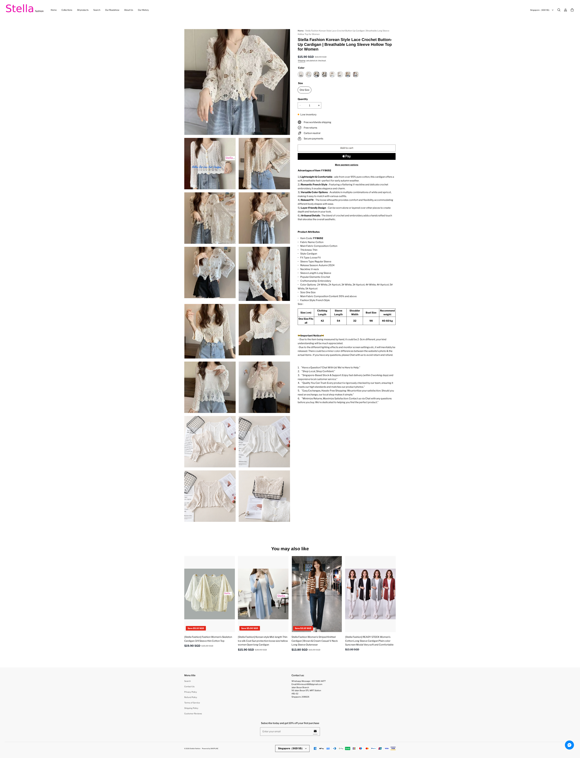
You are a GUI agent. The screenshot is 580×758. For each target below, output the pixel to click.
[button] (559, 10)
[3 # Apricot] (316, 74)
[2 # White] (309, 74)
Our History (143, 10)
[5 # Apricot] (348, 74)
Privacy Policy (190, 692)
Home (54, 10)
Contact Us (189, 686)
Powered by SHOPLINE (210, 748)
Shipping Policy (191, 708)
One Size (304, 89)
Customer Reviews (193, 713)
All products (83, 10)
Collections (66, 10)
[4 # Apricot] (332, 74)
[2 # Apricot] (301, 74)
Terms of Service (192, 702)
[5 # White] (356, 74)
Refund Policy (190, 697)
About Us (128, 10)
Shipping (301, 60)
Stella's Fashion (195, 748)
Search (96, 10)
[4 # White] (340, 74)
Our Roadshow (112, 10)
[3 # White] (324, 74)
